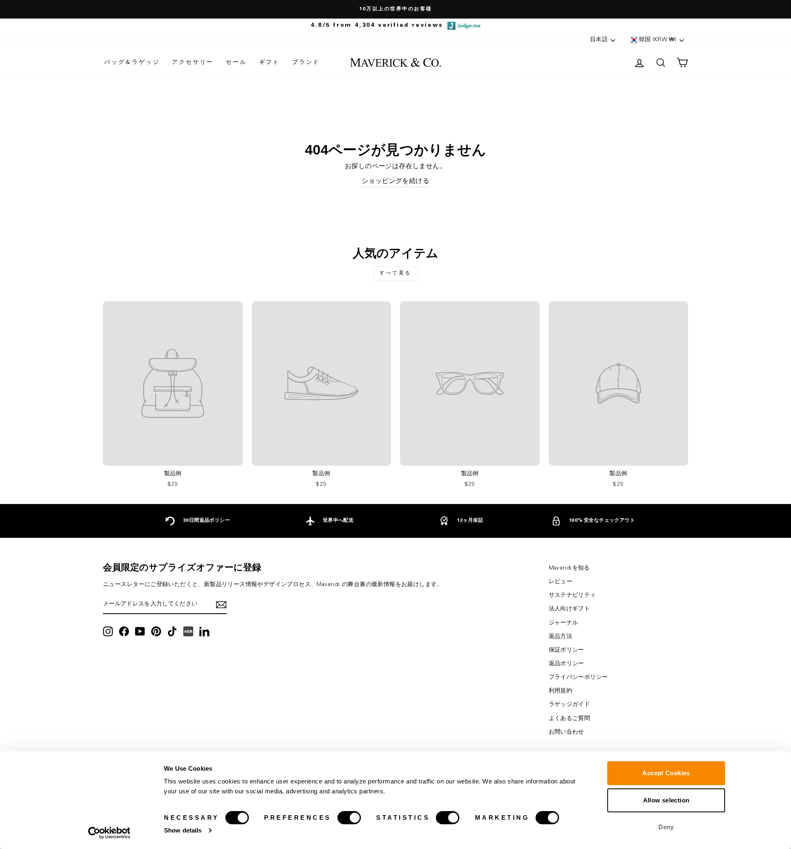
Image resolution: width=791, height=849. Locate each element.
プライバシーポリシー (578, 677)
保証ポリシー (566, 650)
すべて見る (395, 273)
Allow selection (666, 800)
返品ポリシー (566, 664)
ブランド (306, 63)
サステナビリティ (572, 595)
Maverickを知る (569, 568)
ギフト (269, 63)
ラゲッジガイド (569, 705)
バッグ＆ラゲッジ (131, 63)
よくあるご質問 (569, 719)
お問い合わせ (566, 732)
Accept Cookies (666, 772)
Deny (666, 826)
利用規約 (561, 691)
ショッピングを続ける (395, 181)
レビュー (561, 582)
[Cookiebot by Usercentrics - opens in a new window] (109, 833)
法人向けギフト (569, 609)
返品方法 (561, 637)
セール (236, 63)
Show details (182, 830)
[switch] (349, 817)
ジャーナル (563, 623)
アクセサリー (192, 63)
